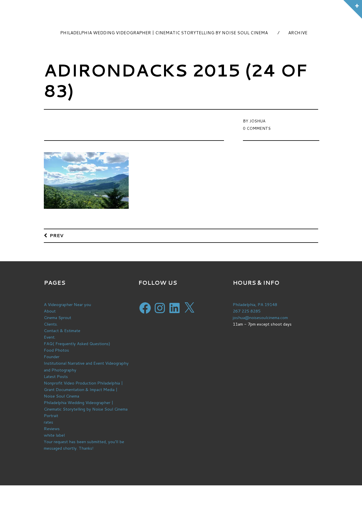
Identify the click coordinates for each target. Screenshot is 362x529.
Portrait (51, 415)
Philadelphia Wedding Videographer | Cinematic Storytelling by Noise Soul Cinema (164, 33)
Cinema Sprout (57, 317)
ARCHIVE (297, 33)
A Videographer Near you (67, 304)
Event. (49, 337)
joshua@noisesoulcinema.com (260, 317)
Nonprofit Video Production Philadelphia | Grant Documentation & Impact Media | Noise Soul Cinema (83, 389)
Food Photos (56, 350)
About (50, 311)
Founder (51, 357)
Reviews (52, 429)
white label (54, 435)
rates (48, 422)
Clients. (51, 324)
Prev (56, 235)
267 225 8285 (246, 311)
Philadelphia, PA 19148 (255, 304)
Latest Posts (56, 376)
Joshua (257, 121)
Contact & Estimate (62, 330)
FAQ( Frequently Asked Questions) (77, 344)
